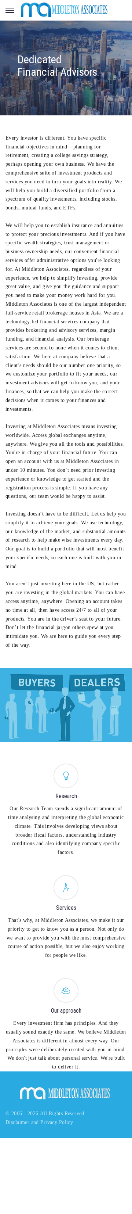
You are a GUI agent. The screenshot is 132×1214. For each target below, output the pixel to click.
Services (66, 907)
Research (66, 796)
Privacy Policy (56, 1122)
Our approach (66, 1010)
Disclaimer (17, 1122)
